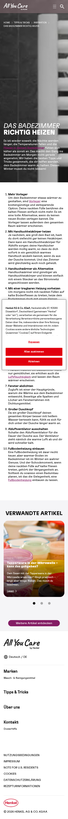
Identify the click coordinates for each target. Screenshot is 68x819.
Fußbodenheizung (20, 480)
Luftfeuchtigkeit (19, 376)
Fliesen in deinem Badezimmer (24, 147)
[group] (34, 565)
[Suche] (62, 6)
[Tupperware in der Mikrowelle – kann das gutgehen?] (34, 559)
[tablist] (34, 603)
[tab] (34, 603)
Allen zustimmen (34, 352)
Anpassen (34, 342)
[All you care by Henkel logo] (16, 6)
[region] (34, 334)
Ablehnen (34, 361)
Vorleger (35, 201)
